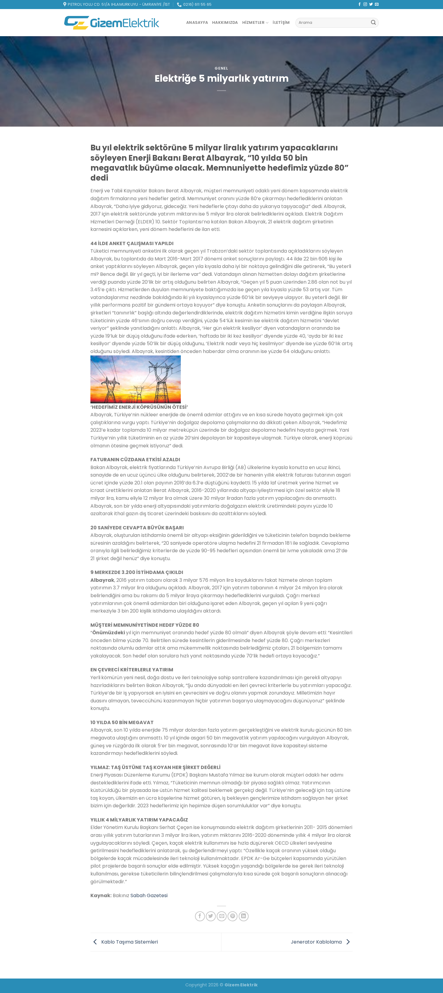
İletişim (281, 22)
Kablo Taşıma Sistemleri (129, 941)
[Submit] (373, 23)
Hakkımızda (225, 22)
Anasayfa (197, 22)
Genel (221, 68)
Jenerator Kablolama (317, 941)
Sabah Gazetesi (149, 895)
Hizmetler (253, 22)
